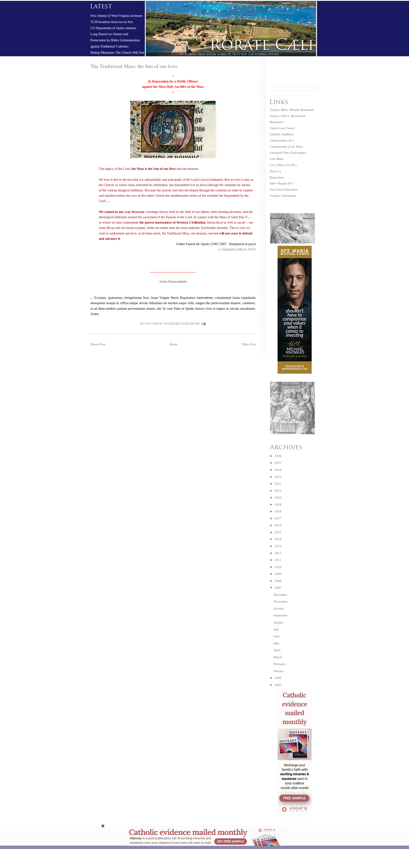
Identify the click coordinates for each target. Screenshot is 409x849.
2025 (278, 462)
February (279, 664)
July (276, 629)
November (281, 601)
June (277, 636)
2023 (278, 477)
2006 (278, 678)
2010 (278, 567)
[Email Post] (203, 323)
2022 (278, 483)
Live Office (277, 165)
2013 (278, 546)
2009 (278, 574)
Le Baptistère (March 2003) (237, 249)
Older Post (249, 344)
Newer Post (97, 344)
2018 (278, 511)
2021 (278, 490)
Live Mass (276, 159)
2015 (278, 532)
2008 (278, 581)
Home (174, 344)
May (276, 643)
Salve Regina (278, 183)
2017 (278, 518)
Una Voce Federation (284, 189)
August (278, 622)
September (281, 615)
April (277, 650)
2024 (278, 470)
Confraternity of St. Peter (286, 146)
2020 (278, 497)
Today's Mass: (292, 109)
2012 (278, 553)
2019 (278, 504)
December (280, 594)
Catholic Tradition (282, 134)
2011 (278, 560)
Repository (277, 177)
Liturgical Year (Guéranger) (288, 152)
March (278, 657)
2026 (278, 456)
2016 (278, 525)
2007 (278, 587)
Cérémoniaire (279, 140)
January (279, 671)
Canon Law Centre (282, 128)
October (279, 608)
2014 (278, 539)
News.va (275, 171)
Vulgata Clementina (283, 195)
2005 (278, 685)
